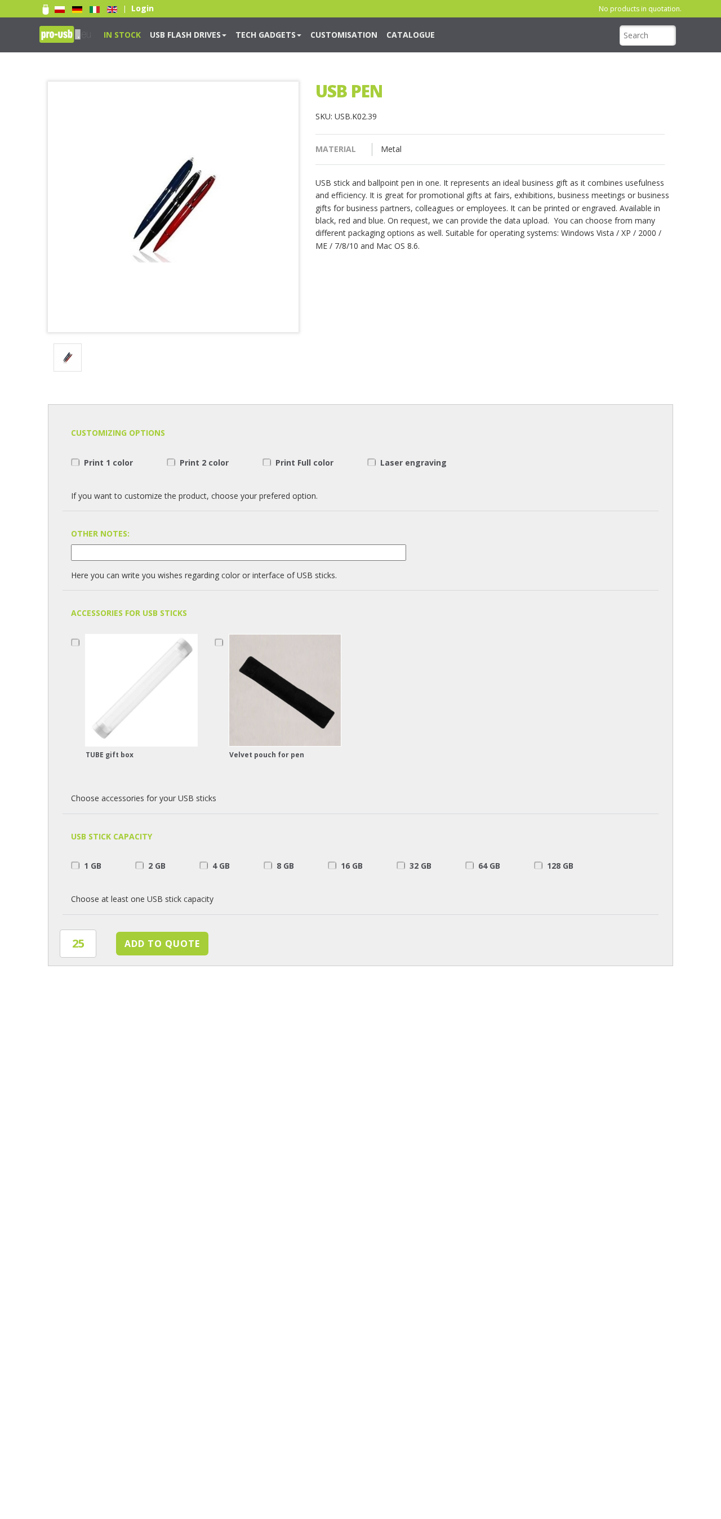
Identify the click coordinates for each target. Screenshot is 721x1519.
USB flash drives (171, 34)
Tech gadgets (240, 34)
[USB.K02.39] (70, 359)
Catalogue (362, 34)
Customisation (306, 34)
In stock (118, 34)
